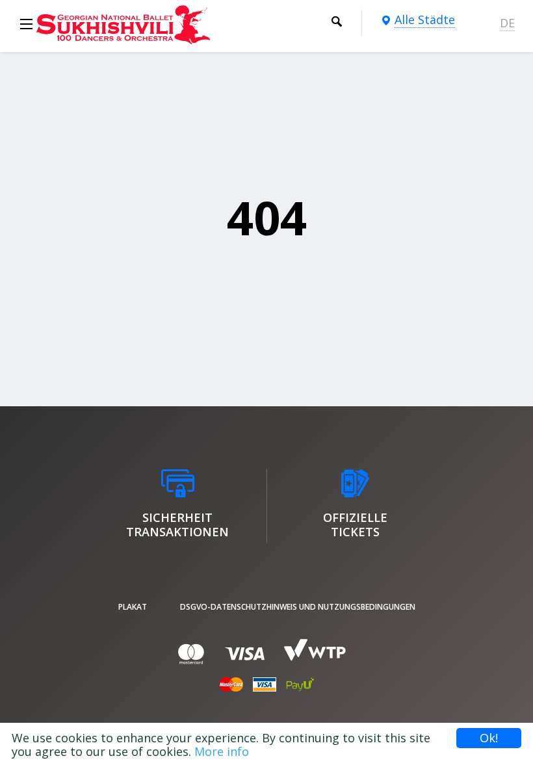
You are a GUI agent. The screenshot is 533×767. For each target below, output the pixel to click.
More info (221, 751)
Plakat (132, 606)
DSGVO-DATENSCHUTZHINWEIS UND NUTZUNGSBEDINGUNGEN (297, 606)
